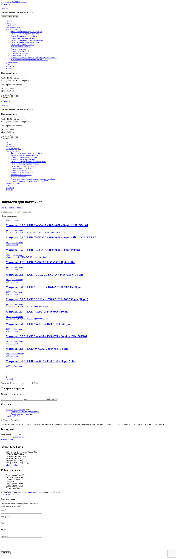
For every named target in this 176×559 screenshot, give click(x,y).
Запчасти (9, 68)
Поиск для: (5, 383)
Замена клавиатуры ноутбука (22, 45)
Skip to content (21, 2)
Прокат (9, 23)
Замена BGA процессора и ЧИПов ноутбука (28, 40)
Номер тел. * (6, 517)
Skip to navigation (8, 2)
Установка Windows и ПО (21, 53)
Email (3, 523)
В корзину (18, 230)
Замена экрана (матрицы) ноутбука (25, 34)
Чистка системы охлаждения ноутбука (26, 32)
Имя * (3, 510)
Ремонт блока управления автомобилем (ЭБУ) (29, 60)
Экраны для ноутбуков (20, 414)
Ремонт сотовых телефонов (22, 51)
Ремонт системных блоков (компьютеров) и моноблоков (34, 58)
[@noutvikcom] (18, 439)
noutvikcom (7, 439)
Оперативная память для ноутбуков (25, 412)
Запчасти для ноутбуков (15, 410)
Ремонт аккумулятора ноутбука (23, 38)
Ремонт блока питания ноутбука (24, 36)
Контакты (10, 66)
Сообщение (5, 536)
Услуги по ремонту (13, 29)
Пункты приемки (13, 62)
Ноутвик (4, 8)
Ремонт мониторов (18, 55)
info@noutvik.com (13, 465)
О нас (8, 64)
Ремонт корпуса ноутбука (21, 47)
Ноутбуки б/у (11, 25)
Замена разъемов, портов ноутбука (25, 42)
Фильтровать (52, 399)
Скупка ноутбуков (13, 27)
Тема (3, 530)
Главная (9, 21)
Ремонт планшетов (18, 49)
